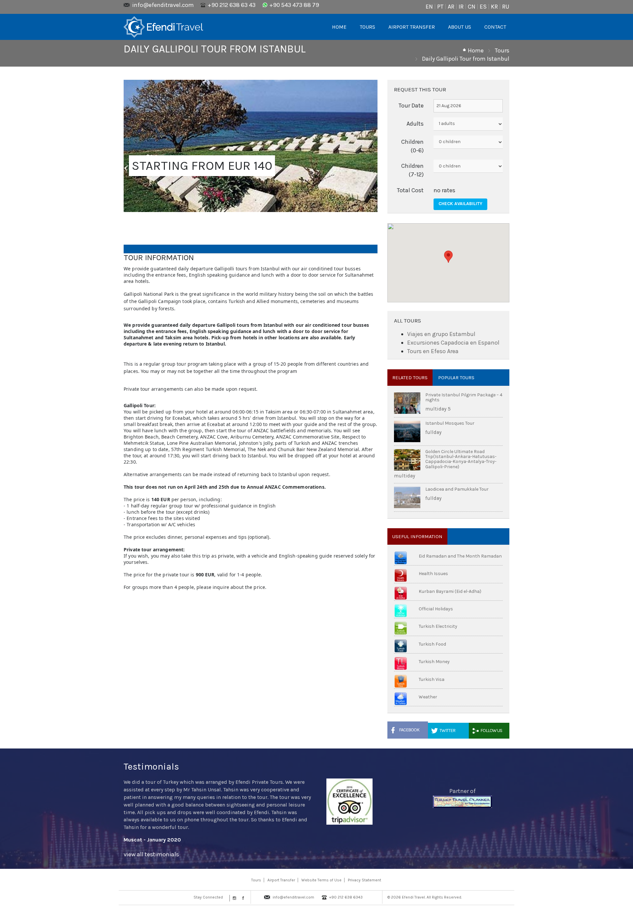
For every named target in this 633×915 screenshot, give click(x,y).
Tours (502, 50)
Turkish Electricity (438, 626)
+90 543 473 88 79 (294, 5)
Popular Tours (456, 378)
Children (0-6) (412, 146)
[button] (448, 257)
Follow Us (491, 730)
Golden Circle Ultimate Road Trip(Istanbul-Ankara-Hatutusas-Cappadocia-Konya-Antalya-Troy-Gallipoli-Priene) (461, 459)
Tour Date (411, 105)
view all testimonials (151, 854)
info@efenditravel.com (163, 5)
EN (429, 6)
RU (505, 6)
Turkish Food (432, 644)
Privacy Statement (364, 880)
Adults (415, 123)
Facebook (409, 730)
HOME (339, 27)
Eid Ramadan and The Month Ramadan (460, 556)
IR (461, 6)
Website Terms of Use (321, 880)
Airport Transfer (281, 880)
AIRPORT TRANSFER (411, 27)
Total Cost (410, 190)
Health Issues (433, 573)
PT (440, 6)
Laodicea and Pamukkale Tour (457, 489)
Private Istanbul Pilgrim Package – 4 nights (463, 397)
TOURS (367, 27)
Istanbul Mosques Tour (449, 423)
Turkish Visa (431, 679)
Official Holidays (436, 609)
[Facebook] (241, 898)
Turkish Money (434, 661)
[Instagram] (233, 898)
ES (483, 6)
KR (494, 6)
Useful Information (417, 536)
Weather (428, 697)
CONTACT (495, 27)
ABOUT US (459, 27)
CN (471, 6)
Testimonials (151, 766)
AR (451, 6)
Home (476, 50)
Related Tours (410, 378)
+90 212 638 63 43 (232, 5)
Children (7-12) (412, 170)
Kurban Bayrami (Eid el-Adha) (450, 591)
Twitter (447, 730)
